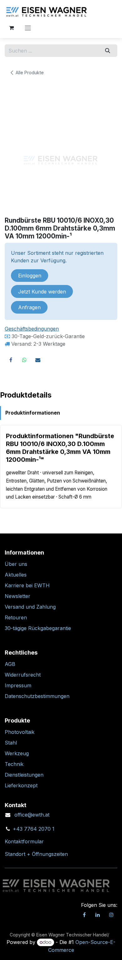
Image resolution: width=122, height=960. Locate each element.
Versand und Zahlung (30, 607)
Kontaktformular (24, 841)
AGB (10, 664)
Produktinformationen (32, 413)
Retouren (16, 617)
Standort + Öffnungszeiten (36, 854)
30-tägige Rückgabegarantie (38, 628)
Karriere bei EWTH (27, 585)
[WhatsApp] (24, 360)
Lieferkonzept (21, 785)
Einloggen (29, 275)
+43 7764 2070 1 (33, 829)
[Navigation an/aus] (28, 27)
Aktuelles (16, 575)
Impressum (18, 685)
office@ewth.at (31, 815)
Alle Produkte (30, 72)
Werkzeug (17, 753)
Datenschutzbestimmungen (37, 696)
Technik (14, 764)
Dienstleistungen (24, 775)
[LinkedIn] (98, 915)
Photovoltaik (19, 732)
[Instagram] (111, 915)
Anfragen (29, 307)
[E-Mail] (38, 360)
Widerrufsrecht (23, 675)
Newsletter (17, 596)
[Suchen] (107, 50)
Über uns (16, 564)
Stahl (11, 743)
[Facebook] (11, 360)
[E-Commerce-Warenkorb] (11, 27)
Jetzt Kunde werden (42, 291)
